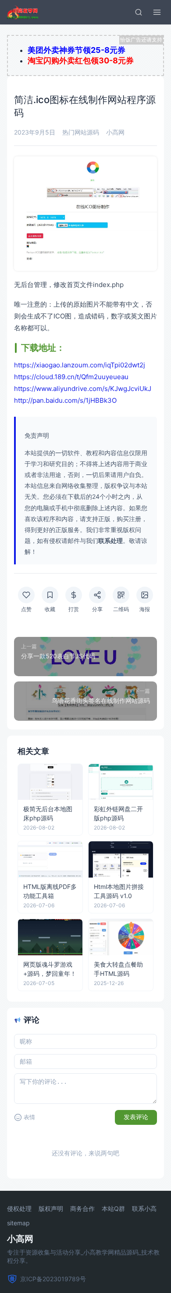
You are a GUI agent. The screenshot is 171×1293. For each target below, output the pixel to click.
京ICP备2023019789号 (53, 1279)
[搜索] (138, 12)
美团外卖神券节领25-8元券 (76, 50)
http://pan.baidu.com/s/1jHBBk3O (65, 400)
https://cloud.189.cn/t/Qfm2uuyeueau (71, 377)
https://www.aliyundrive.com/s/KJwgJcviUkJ (82, 388)
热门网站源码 (80, 132)
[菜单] (157, 12)
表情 (29, 1117)
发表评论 (136, 1116)
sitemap (18, 1223)
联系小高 (144, 1208)
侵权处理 (19, 1208)
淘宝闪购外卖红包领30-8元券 (81, 60)
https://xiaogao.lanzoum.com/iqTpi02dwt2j (79, 365)
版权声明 (51, 1208)
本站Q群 (113, 1208)
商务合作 (82, 1208)
